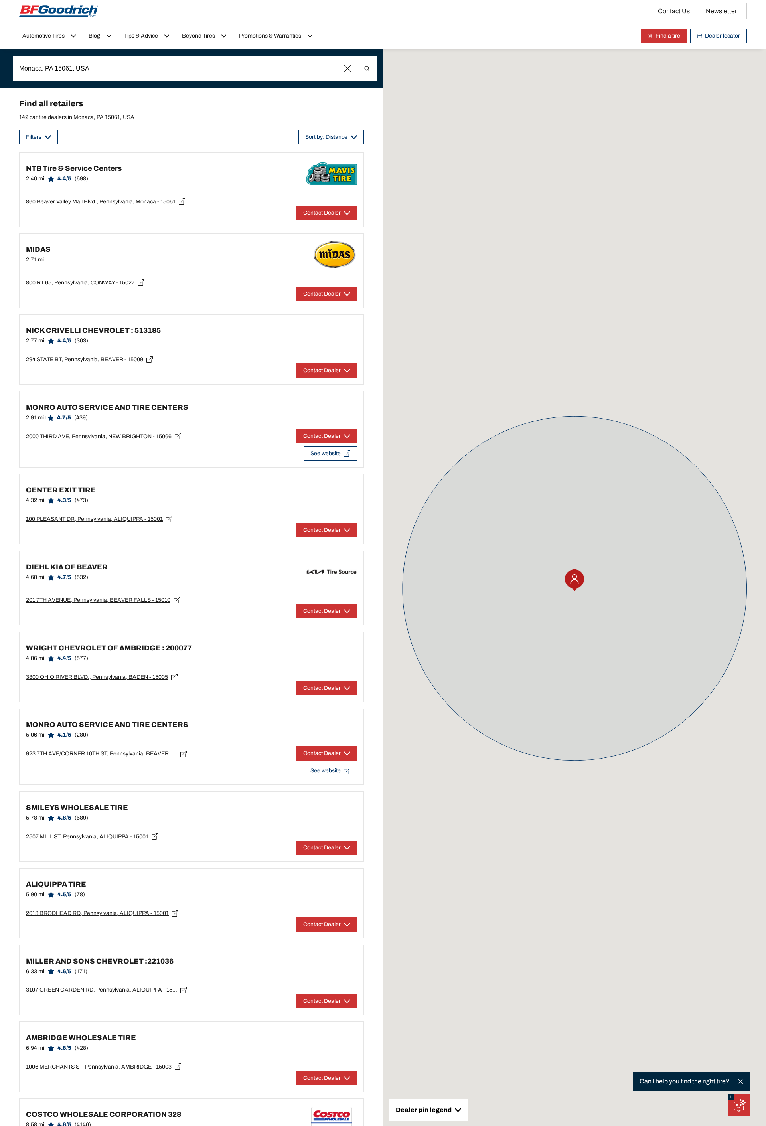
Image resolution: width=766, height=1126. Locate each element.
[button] (347, 68)
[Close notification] (740, 1081)
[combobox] (195, 68)
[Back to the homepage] (58, 11)
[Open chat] (739, 1105)
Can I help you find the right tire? (684, 1081)
